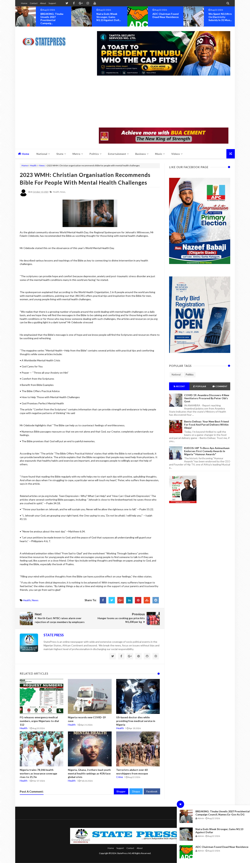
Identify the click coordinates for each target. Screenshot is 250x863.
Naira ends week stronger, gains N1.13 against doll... (52, 17)
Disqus (136, 791)
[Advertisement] (163, 102)
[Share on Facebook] (103, 600)
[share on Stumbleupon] (147, 600)
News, (63, 192)
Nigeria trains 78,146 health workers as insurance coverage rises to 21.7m (38, 773)
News (42, 165)
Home (24, 3)
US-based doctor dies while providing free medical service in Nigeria (135, 721)
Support (52, 3)
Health (33, 165)
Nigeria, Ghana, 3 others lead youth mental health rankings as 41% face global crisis (89, 773)
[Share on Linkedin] (129, 600)
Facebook (151, 791)
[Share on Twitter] (112, 600)
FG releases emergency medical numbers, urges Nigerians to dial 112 (39, 721)
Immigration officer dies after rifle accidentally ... (220, 17)
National (176, 374)
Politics (189, 374)
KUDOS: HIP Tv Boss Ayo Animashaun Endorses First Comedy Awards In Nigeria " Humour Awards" (207, 451)
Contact (34, 3)
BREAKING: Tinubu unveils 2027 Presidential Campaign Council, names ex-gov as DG (222, 813)
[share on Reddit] (155, 600)
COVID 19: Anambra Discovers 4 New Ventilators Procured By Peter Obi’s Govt (206, 398)
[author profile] (23, 195)
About (43, 3)
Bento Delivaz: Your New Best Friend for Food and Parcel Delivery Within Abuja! (206, 424)
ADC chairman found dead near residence (221, 846)
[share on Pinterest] (138, 600)
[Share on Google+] (120, 600)
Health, (56, 192)
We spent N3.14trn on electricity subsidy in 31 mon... (164, 17)
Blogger (121, 791)
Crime (119, 776)
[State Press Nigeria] (46, 39)
